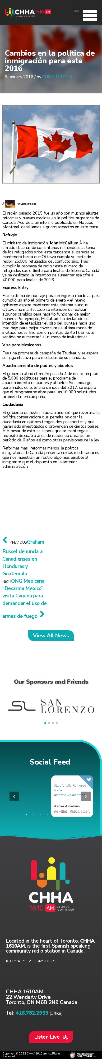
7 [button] (69, 814)
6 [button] (62, 814)
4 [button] (47, 814)
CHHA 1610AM (57, 77)
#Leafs (59, 785)
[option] (50, 796)
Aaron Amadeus (67, 806)
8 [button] (76, 814)
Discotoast (83, 1055)
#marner (78, 795)
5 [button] (54, 814)
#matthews (62, 795)
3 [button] (40, 814)
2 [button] (33, 814)
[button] (90, 14)
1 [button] (26, 814)
